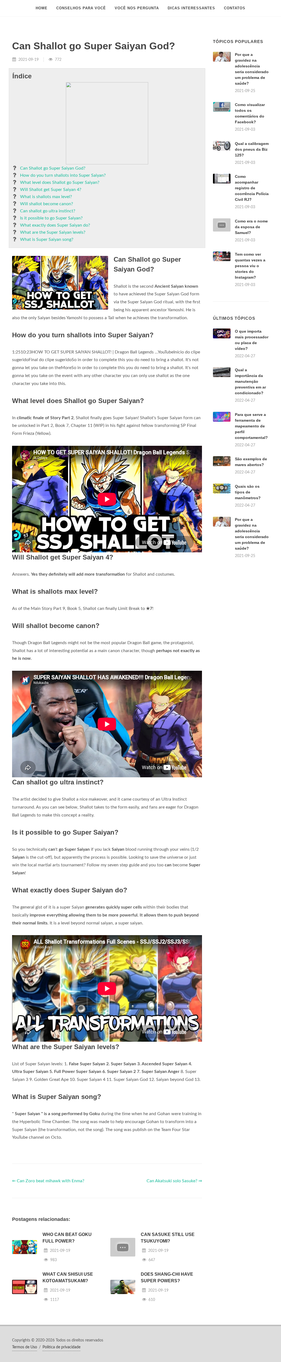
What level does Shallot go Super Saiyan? (59, 182)
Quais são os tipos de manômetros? (248, 492)
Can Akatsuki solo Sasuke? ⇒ (174, 1181)
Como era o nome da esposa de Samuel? (251, 227)
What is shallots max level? (46, 197)
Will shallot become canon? (46, 204)
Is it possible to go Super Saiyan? (51, 218)
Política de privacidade (61, 1347)
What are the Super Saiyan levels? (52, 232)
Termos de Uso (24, 1347)
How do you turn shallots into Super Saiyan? (63, 175)
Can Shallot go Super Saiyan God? (52, 168)
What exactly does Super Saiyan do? (55, 225)
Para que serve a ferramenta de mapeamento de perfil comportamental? (251, 426)
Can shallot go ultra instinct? (47, 211)
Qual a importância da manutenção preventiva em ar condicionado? (250, 381)
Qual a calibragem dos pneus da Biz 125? (252, 149)
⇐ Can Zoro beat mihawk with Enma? (48, 1181)
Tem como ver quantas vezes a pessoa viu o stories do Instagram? (250, 265)
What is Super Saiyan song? (46, 239)
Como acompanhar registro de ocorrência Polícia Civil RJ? (252, 188)
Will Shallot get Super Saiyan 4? (50, 189)
